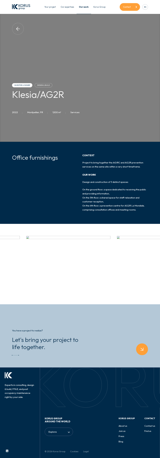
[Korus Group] (21, 7)
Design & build (43, 85)
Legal (86, 451)
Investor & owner (22, 85)
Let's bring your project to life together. (45, 343)
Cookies (74, 451)
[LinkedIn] (7, 451)
